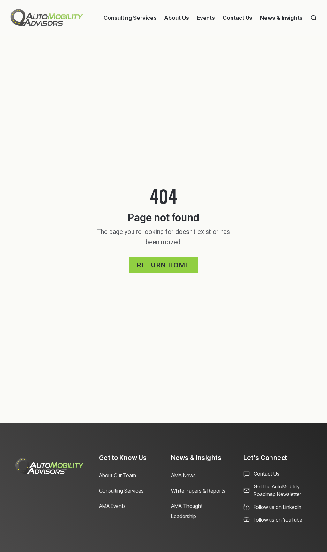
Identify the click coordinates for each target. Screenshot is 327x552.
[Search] (313, 18)
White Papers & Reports (198, 490)
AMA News (183, 475)
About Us (176, 17)
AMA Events (112, 506)
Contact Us (237, 17)
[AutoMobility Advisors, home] (46, 18)
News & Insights (281, 17)
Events (206, 17)
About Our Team (117, 475)
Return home (163, 265)
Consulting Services (129, 17)
